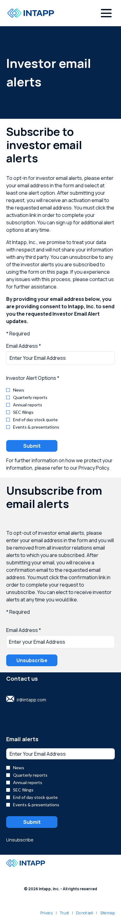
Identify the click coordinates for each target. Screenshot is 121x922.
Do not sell (84, 913)
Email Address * (33, 345)
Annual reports (27, 405)
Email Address (22, 630)
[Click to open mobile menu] (106, 13)
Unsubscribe (20, 840)
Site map (107, 913)
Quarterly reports (30, 397)
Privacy (46, 913)
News (18, 390)
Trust (64, 913)
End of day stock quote (35, 419)
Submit (32, 445)
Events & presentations (36, 427)
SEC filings (23, 412)
